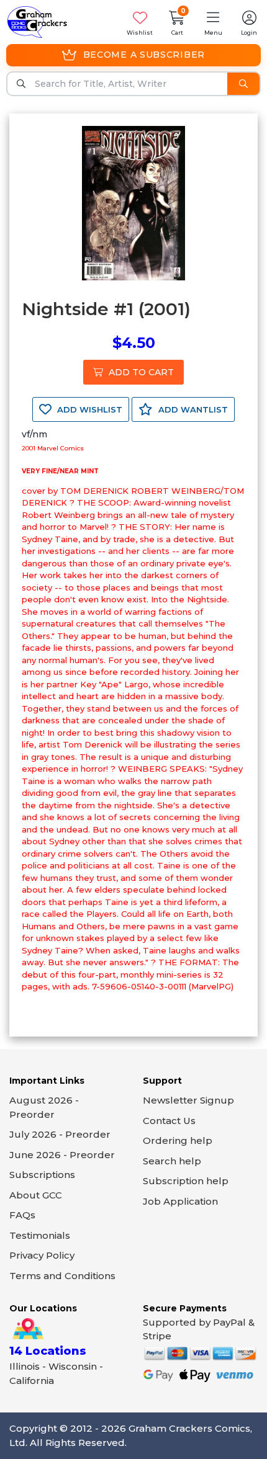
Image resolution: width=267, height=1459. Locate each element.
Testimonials (39, 1235)
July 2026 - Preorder (60, 1134)
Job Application (180, 1201)
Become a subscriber (144, 54)
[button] (213, 22)
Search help (172, 1161)
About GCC (35, 1195)
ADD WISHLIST (88, 409)
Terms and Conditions (62, 1276)
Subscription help (186, 1181)
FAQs (22, 1215)
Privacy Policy (42, 1255)
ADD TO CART (140, 372)
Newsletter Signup (188, 1100)
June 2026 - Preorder (62, 1155)
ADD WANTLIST (192, 409)
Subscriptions (42, 1174)
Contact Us (169, 1121)
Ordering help (177, 1140)
